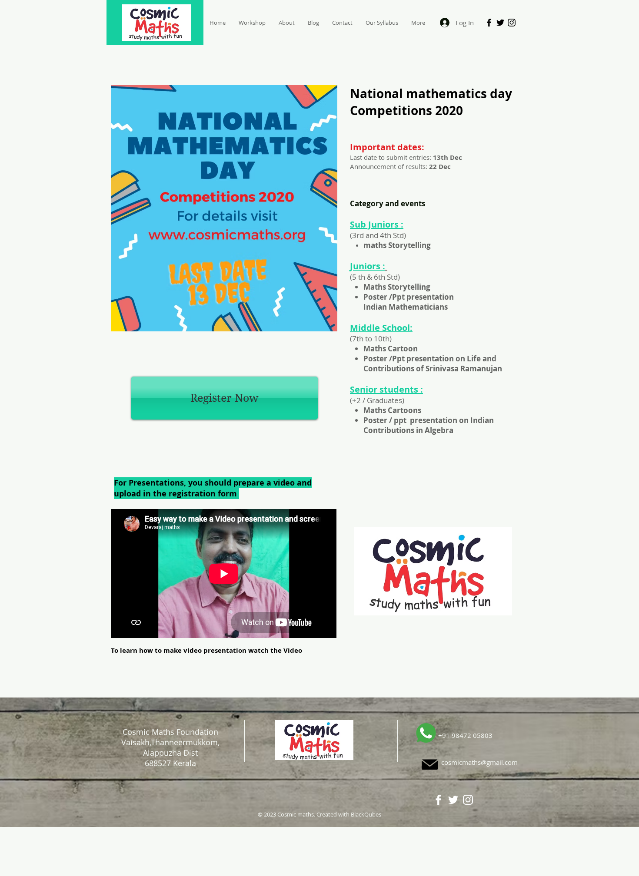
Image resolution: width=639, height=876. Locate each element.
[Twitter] (500, 22)
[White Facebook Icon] (438, 800)
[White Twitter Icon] (453, 800)
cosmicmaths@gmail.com (479, 762)
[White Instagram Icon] (468, 800)
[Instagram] (511, 22)
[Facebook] (489, 22)
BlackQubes (366, 814)
